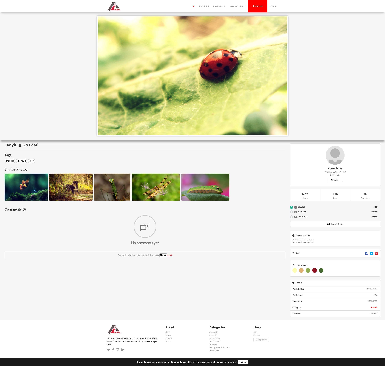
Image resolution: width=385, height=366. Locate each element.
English (261, 340)
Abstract (213, 332)
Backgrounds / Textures (219, 347)
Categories (236, 6)
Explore (218, 6)
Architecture (214, 338)
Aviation (213, 344)
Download (337, 224)
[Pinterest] (376, 253)
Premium (204, 6)
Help (167, 332)
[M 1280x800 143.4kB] (291, 211)
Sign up (258, 6)
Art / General (215, 341)
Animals (374, 307)
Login (273, 6)
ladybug (21, 161)
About (168, 341)
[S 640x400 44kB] (291, 207)
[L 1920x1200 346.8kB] (291, 216)
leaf (31, 161)
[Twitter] (371, 253)
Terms (168, 335)
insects (10, 161)
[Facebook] (366, 253)
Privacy (168, 338)
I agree (243, 362)
